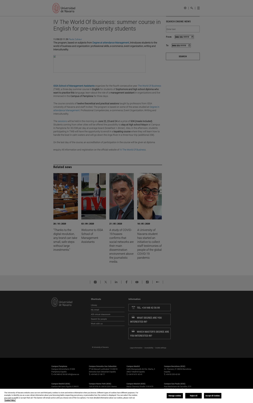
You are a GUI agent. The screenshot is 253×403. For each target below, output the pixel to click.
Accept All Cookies (212, 395)
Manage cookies (175, 395)
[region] (126, 396)
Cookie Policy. (10, 400)
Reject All (193, 395)
